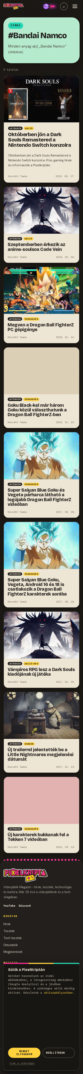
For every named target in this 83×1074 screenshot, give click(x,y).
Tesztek (9, 931)
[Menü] (75, 6)
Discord (25, 905)
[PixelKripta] (13, 6)
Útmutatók (10, 945)
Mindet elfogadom (24, 1053)
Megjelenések (13, 952)
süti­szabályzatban (58, 992)
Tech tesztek (12, 938)
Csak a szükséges (22, 1063)
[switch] (49, 6)
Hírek (7, 924)
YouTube (9, 905)
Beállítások (55, 1052)
